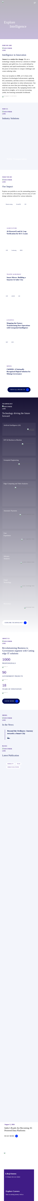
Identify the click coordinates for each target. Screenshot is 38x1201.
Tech (18, 763)
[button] (35, 3)
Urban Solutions (13, 767)
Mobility (10, 763)
